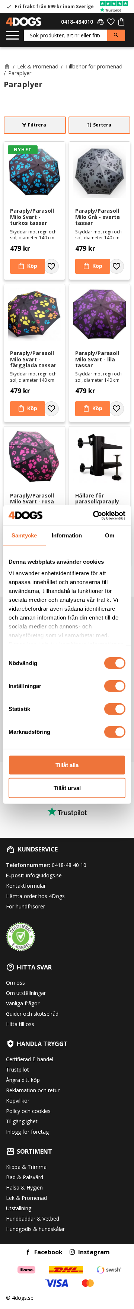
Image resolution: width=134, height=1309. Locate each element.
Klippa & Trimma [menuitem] (26, 1166)
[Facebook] (28, 1252)
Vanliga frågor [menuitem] (22, 1003)
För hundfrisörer (25, 906)
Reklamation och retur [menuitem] (33, 1090)
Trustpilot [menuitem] (17, 1069)
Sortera (102, 125)
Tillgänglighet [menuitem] (22, 1121)
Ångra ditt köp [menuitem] (23, 1079)
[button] (12, 35)
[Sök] (116, 35)
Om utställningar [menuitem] (26, 992)
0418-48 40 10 (69, 864)
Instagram (94, 1252)
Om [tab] (109, 535)
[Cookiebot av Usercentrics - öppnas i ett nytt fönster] (94, 515)
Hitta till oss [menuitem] (20, 1024)
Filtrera (37, 125)
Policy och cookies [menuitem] (28, 1110)
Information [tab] (67, 535)
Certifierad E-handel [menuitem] (29, 1059)
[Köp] (27, 266)
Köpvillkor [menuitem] (17, 1100)
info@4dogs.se (44, 875)
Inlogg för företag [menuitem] (27, 1131)
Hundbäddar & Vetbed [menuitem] (32, 1218)
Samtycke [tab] (24, 535)
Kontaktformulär (26, 885)
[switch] (114, 686)
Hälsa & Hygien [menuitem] (24, 1187)
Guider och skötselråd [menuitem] (32, 1013)
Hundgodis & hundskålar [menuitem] (35, 1228)
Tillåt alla (67, 765)
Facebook (48, 1252)
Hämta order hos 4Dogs (35, 896)
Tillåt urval (67, 788)
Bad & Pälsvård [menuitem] (24, 1177)
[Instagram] (72, 1252)
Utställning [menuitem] (18, 1208)
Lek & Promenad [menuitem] (26, 1197)
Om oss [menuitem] (15, 982)
